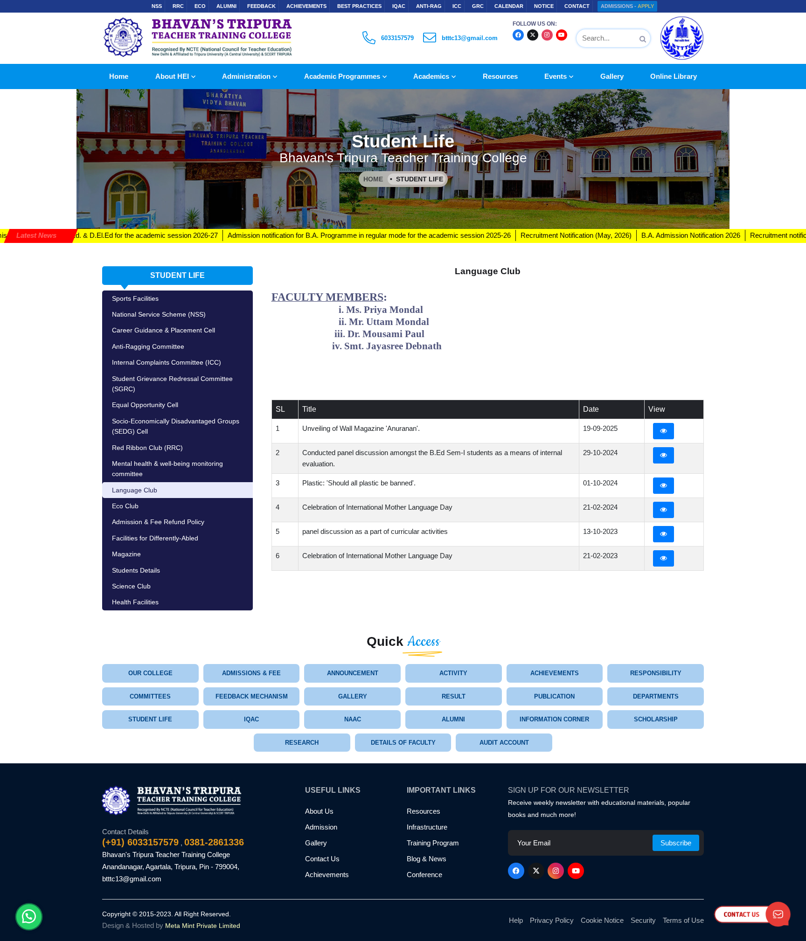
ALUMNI (226, 6)
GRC (478, 6)
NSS (157, 6)
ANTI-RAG (429, 6)
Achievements (327, 875)
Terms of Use (683, 920)
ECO (200, 6)
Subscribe (675, 843)
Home (118, 76)
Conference (424, 875)
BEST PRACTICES (359, 6)
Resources (500, 76)
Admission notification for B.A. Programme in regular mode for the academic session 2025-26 (321, 235)
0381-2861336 (214, 842)
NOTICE (544, 6)
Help (516, 920)
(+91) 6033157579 (140, 842)
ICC (456, 6)
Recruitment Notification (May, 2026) (528, 235)
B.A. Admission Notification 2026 (642, 235)
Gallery (612, 76)
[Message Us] (29, 910)
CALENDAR (508, 6)
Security (643, 920)
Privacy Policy (552, 920)
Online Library (673, 76)
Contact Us (322, 859)
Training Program (433, 843)
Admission (321, 827)
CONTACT (577, 6)
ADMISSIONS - (627, 6)
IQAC (398, 6)
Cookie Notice (602, 920)
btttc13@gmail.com (131, 879)
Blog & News (426, 859)
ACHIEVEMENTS (306, 6)
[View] (663, 431)
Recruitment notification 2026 (746, 235)
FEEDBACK (261, 6)
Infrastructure (427, 827)
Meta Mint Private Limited (202, 925)
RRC (178, 6)
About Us (319, 811)
